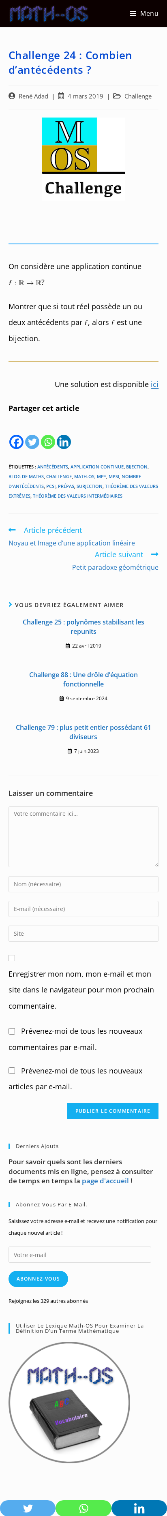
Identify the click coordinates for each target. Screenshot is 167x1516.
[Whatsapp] (48, 433)
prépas (66, 486)
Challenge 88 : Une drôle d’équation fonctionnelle (83, 679)
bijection (137, 467)
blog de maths (26, 476)
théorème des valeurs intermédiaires (77, 496)
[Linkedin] (64, 433)
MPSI (114, 476)
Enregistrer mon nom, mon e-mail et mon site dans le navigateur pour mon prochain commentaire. (81, 990)
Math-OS (84, 476)
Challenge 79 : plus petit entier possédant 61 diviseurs (83, 732)
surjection (90, 486)
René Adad (33, 96)
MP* (101, 476)
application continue (97, 467)
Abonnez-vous (38, 1278)
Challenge (138, 96)
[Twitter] (32, 433)
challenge (59, 476)
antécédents (52, 467)
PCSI (51, 486)
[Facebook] (16, 433)
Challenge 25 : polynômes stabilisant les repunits (83, 626)
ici (154, 384)
